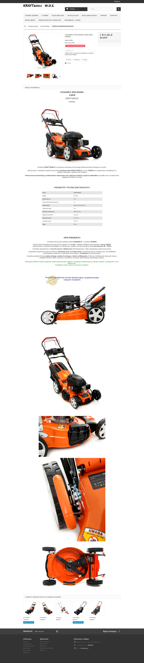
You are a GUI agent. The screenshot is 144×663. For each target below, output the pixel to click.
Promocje (25, 641)
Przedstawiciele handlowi (49, 20)
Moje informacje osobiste (46, 648)
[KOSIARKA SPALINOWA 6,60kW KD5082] (47, 608)
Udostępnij (77, 59)
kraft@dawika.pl (84, 648)
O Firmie (45, 15)
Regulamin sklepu (89, 15)
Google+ (85, 59)
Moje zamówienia (44, 641)
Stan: (66, 42)
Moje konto (44, 639)
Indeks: (67, 40)
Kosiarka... (59, 617)
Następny (60, 76)
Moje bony (42, 650)
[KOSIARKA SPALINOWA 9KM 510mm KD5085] (96, 608)
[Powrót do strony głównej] (25, 26)
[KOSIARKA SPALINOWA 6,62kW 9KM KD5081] (30, 76)
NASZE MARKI (30, 20)
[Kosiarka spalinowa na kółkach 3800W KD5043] (63, 608)
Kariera (103, 15)
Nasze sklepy (26, 648)
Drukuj (69, 63)
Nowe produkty (27, 643)
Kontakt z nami (27, 650)
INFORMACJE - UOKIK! (72, 20)
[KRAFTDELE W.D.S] (38, 5)
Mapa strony (26, 652)
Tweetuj (69, 59)
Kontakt (114, 15)
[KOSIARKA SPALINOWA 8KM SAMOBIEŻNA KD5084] (80, 608)
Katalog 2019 (73, 15)
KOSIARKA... (27, 617)
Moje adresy (43, 646)
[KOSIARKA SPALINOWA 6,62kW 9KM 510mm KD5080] (30, 608)
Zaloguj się (117, 1)
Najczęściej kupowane (29, 646)
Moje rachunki (43, 643)
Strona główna (31, 15)
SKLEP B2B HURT (58, 15)
